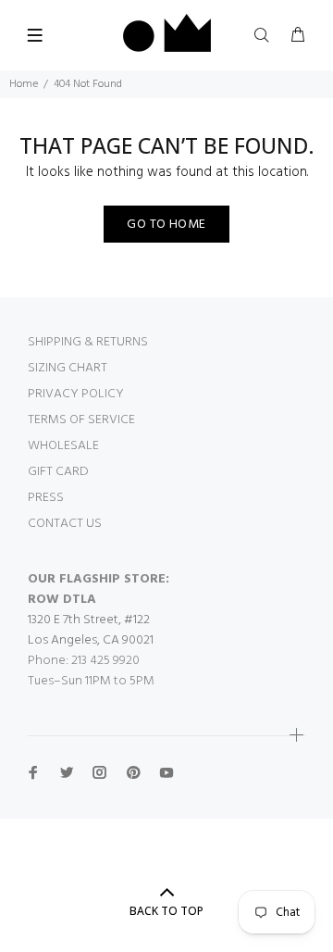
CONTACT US (65, 523)
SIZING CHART (67, 368)
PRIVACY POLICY (76, 394)
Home (23, 84)
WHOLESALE (63, 446)
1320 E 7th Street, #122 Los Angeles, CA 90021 (91, 630)
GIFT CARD (58, 471)
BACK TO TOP (167, 911)
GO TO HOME (166, 224)
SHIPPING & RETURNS (88, 342)
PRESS (46, 497)
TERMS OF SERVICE (81, 420)
